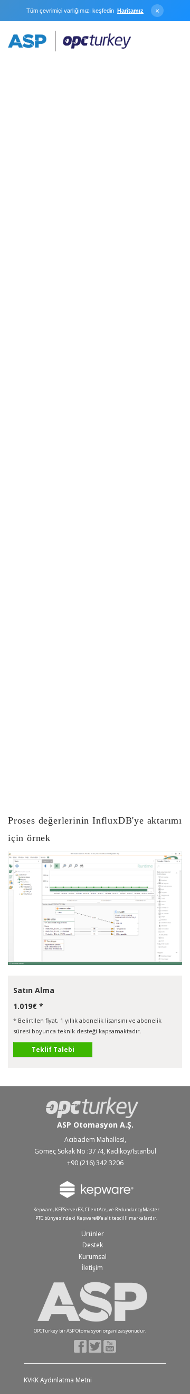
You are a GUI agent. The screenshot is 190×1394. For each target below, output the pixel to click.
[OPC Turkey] (69, 41)
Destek (92, 1244)
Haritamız (130, 10)
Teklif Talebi (53, 1049)
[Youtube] (110, 1345)
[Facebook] (80, 1345)
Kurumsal (93, 1256)
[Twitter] (95, 1345)
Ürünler (92, 1233)
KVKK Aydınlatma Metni (58, 1379)
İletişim (92, 1267)
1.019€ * (28, 1006)
